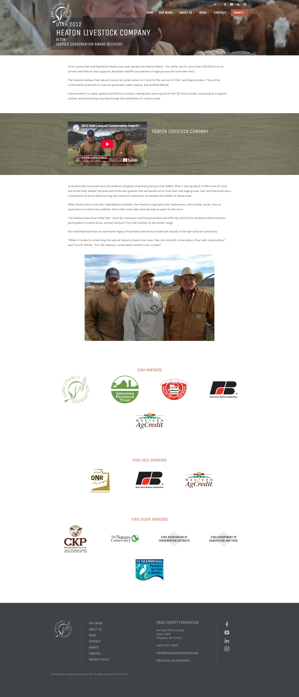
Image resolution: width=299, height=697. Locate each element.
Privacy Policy (99, 660)
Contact (220, 13)
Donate (239, 13)
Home (150, 13)
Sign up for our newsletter (173, 660)
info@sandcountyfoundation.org (177, 652)
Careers (95, 653)
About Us (185, 13)
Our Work (165, 13)
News (203, 13)
